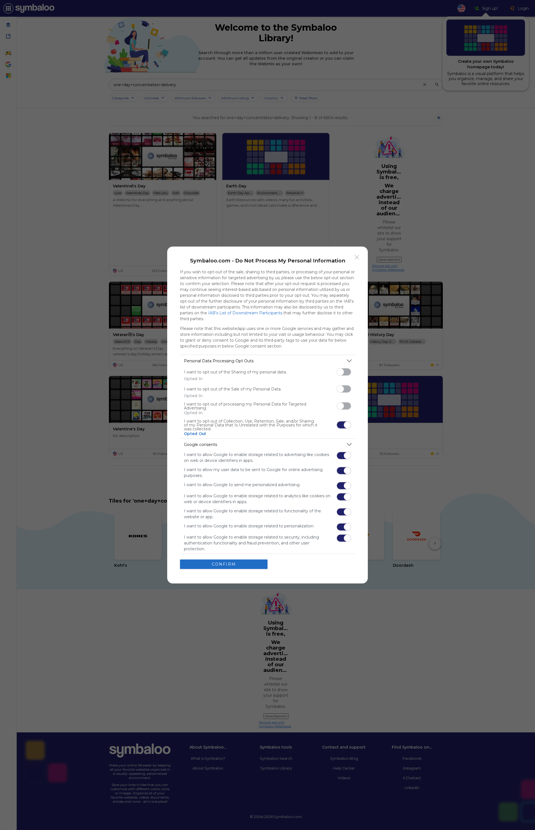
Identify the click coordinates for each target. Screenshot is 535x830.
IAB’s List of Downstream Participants (245, 312)
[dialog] (267, 415)
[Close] (357, 257)
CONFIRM (224, 564)
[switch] (344, 372)
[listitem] (267, 360)
